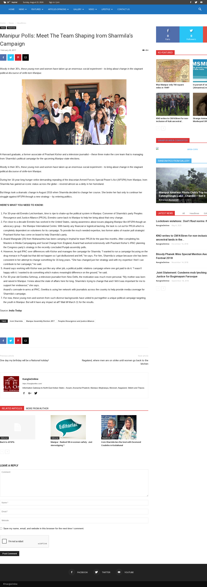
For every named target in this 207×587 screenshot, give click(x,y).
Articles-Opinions (57, 9)
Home (11, 9)
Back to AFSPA (7, 442)
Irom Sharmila (16, 321)
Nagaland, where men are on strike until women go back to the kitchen (115, 362)
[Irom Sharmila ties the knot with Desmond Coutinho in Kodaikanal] (124, 427)
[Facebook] (190, 2)
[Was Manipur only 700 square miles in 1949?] (173, 70)
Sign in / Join (54, 2)
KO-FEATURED (165, 52)
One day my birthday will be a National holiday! (24, 360)
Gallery (77, 9)
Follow (191, 27)
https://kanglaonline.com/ (32, 384)
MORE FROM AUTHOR (37, 408)
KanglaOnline (30, 378)
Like (168, 27)
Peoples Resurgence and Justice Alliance (76, 321)
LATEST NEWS (165, 213)
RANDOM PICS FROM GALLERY (174, 161)
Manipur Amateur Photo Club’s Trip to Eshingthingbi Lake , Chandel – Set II (183, 194)
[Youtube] (201, 2)
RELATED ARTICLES (12, 408)
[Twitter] (196, 2)
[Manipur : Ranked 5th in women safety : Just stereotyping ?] (74, 427)
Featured (36, 9)
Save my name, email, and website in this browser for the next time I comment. (43, 528)
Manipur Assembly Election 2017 (40, 321)
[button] (200, 9)
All (183, 213)
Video (91, 9)
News (11, 23)
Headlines (11, 28)
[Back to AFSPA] (23, 427)
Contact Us (123, 9)
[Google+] (31, 393)
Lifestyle (106, 9)
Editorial (4, 438)
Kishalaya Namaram (169, 200)
